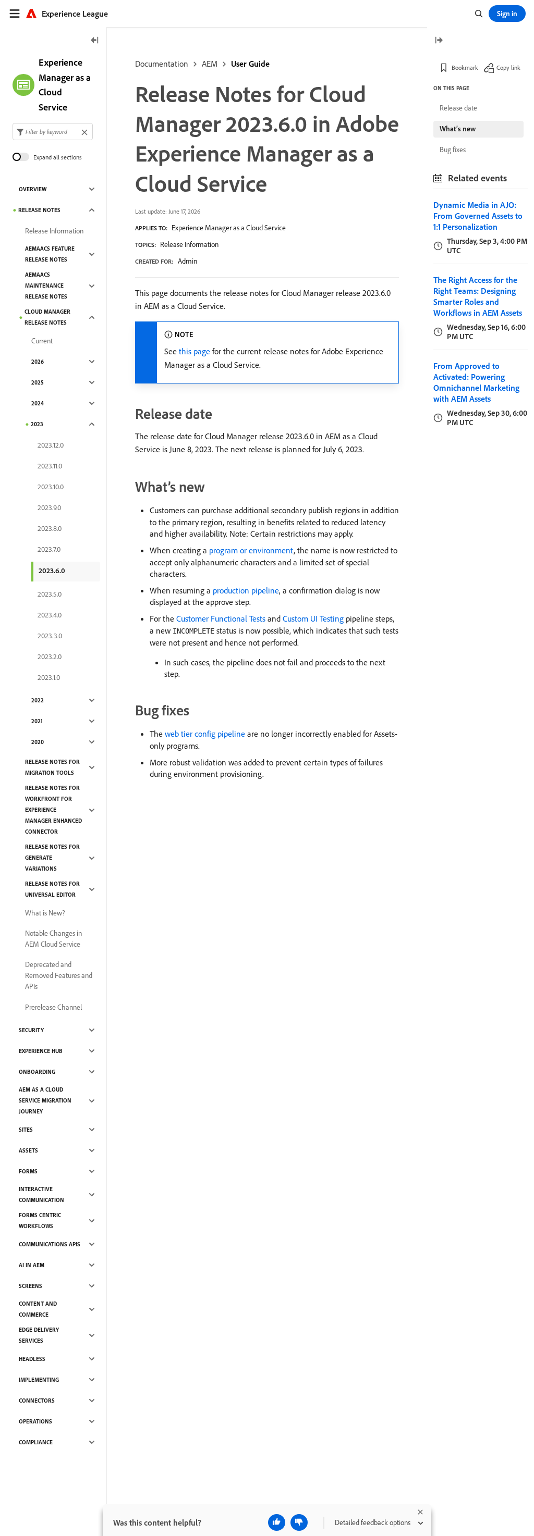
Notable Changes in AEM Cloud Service (53, 938)
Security (31, 1030)
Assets (28, 1150)
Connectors (37, 1400)
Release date (458, 108)
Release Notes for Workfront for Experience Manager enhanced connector (53, 809)
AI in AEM (31, 1265)
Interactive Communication (41, 1194)
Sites (26, 1129)
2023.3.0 (50, 635)
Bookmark (465, 67)
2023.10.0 (51, 486)
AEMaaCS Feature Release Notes (50, 254)
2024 (37, 403)
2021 (37, 721)
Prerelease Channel (53, 1007)
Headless (32, 1358)
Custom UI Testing (313, 618)
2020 (37, 742)
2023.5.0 (50, 594)
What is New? (45, 913)
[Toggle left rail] (94, 41)
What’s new (458, 128)
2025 (37, 382)
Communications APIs (49, 1244)
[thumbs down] (299, 1522)
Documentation (161, 63)
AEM (209, 63)
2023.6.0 (52, 570)
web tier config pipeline (205, 733)
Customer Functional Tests (220, 618)
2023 (37, 424)
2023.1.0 (49, 677)
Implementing (39, 1379)
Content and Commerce (38, 1309)
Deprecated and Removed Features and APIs (58, 975)
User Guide (250, 63)
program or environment (251, 550)
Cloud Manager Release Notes (47, 317)
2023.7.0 (49, 549)
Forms (28, 1171)
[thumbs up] (276, 1522)
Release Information (189, 244)
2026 (37, 361)
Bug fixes (453, 149)
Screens (30, 1286)
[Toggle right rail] (438, 41)
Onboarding (37, 1071)
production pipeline (246, 590)
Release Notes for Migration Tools (52, 767)
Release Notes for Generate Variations (52, 857)
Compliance (36, 1442)
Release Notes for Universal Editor (52, 889)
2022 (37, 700)
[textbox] (53, 131)
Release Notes (39, 210)
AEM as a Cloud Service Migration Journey (45, 1100)
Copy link (508, 67)
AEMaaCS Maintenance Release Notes (46, 285)
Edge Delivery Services (39, 1335)
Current (42, 340)
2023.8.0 (50, 528)
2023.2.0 (50, 656)
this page (194, 351)
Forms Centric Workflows (40, 1220)
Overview (32, 189)
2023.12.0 (51, 445)
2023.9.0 (49, 507)
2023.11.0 (50, 465)
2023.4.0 (50, 615)
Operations (35, 1421)
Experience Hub (41, 1051)
